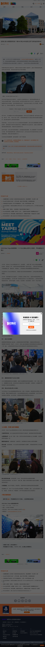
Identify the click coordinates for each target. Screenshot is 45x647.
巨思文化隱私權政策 (33, 330)
